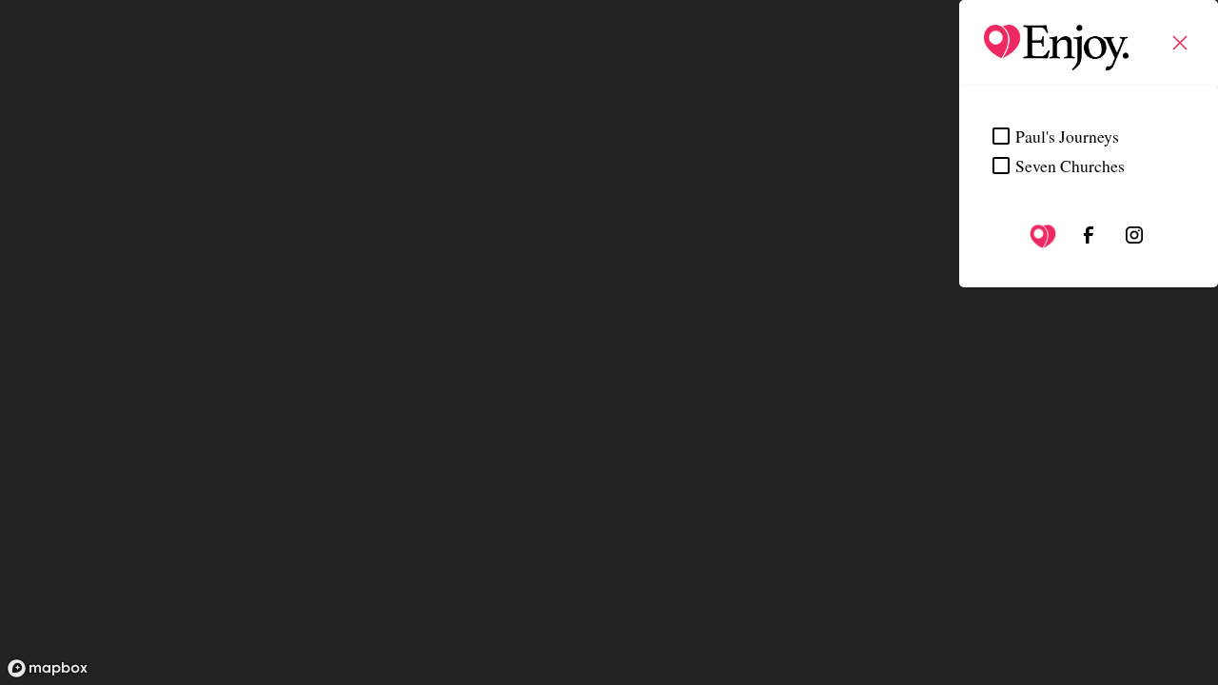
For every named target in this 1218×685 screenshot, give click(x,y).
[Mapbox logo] (47, 668)
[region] (609, 342)
